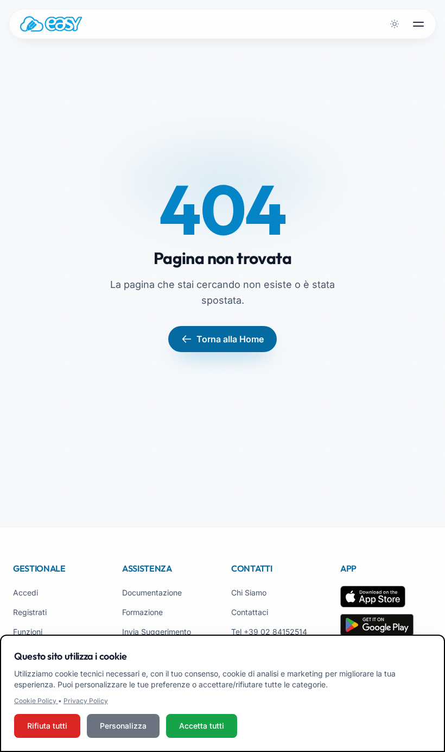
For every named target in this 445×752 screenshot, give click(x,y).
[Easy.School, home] (51, 24)
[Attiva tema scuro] (394, 24)
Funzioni (27, 631)
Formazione (142, 612)
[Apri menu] (418, 24)
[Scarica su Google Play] (377, 625)
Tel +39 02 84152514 (269, 631)
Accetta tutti (201, 725)
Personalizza (123, 725)
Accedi (25, 592)
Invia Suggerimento (156, 631)
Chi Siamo (248, 592)
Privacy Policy (85, 701)
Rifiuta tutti (47, 725)
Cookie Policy (36, 701)
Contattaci (249, 612)
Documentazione (152, 592)
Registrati (30, 612)
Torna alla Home (230, 339)
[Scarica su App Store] (372, 596)
